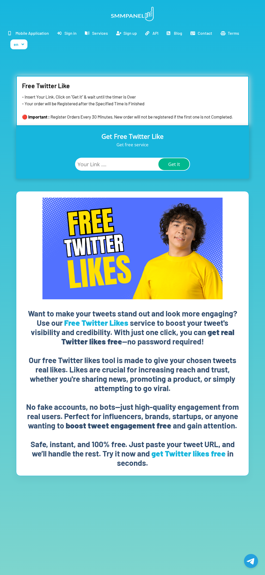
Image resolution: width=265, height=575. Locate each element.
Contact (205, 33)
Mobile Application (32, 33)
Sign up (130, 33)
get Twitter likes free (188, 453)
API (155, 33)
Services (100, 33)
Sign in (70, 33)
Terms (233, 33)
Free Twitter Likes (96, 322)
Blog (178, 33)
